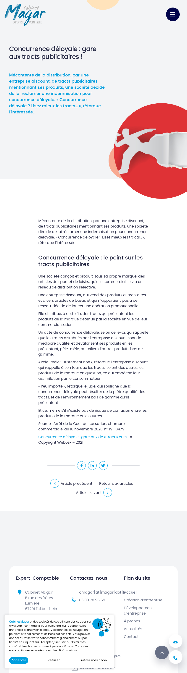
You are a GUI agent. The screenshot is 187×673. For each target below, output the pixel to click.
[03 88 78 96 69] (175, 657)
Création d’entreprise (143, 600)
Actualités (133, 629)
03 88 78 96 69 (92, 600)
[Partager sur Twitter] (103, 465)
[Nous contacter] (175, 641)
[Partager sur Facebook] (81, 465)
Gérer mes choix (94, 660)
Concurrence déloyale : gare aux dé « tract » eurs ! (83, 437)
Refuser (54, 660)
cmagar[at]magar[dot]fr (102, 592)
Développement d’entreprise (138, 610)
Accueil (130, 592)
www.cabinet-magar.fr (24, 625)
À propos (132, 621)
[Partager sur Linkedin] (92, 465)
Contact (131, 637)
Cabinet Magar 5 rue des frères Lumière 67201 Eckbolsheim (41, 601)
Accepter (18, 660)
